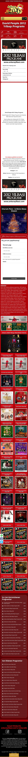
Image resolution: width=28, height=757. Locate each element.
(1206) (8, 31)
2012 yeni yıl (23, 287)
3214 (25, 645)
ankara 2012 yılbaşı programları (14, 293)
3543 (25, 637)
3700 (25, 632)
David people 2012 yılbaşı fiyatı (8, 304)
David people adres (14, 306)
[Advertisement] (14, 98)
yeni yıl (18, 312)
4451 (25, 624)
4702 (25, 621)
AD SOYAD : (8, 247)
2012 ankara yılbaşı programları (11, 287)
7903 (25, 605)
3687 (25, 635)
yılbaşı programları (5, 313)
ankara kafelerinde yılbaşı (7, 298)
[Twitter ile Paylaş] (1, 542)
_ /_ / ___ (21, 31)
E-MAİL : (7, 253)
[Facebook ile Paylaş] (1, 538)
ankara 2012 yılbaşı (22, 289)
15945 (24, 603)
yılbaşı (22, 312)
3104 (25, 648)
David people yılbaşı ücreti (10, 312)
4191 (25, 627)
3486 (25, 640)
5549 (25, 613)
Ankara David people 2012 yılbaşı (18, 296)
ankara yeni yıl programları (7, 299)
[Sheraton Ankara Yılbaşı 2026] (14, 318)
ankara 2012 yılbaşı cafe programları (10, 290)
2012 (2, 287)
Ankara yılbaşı (18, 299)
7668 (25, 608)
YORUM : (4, 261)
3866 (25, 629)
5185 (25, 616)
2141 (25, 653)
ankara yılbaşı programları (13, 301)
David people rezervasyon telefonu (13, 307)
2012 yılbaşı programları (7, 289)
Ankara (15, 289)
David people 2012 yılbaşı (19, 303)
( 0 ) (21, 35)
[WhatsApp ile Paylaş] (1, 535)
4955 (25, 619)
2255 (25, 651)
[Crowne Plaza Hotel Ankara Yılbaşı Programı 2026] (14, 326)
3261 (25, 643)
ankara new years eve (19, 298)
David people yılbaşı (18, 309)
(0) (8, 35)
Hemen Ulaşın (14, 755)
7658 (25, 611)
